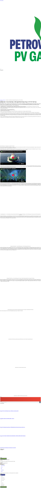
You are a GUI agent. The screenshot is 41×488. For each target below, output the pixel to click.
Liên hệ (1, 471)
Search (1, 401)
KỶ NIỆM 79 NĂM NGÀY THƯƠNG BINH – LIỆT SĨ (7, 418)
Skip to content (1, 0)
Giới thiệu (2, 476)
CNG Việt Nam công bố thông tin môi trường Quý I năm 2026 (8, 447)
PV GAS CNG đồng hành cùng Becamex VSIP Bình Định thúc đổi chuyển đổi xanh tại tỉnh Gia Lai (12, 427)
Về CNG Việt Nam (3, 465)
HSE (1, 468)
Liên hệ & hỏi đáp (2, 485)
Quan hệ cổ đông (2, 480)
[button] (1, 69)
